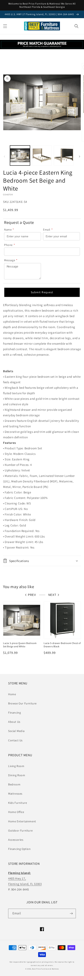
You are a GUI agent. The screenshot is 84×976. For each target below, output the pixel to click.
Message (11, 260)
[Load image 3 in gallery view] (64, 155)
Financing (14, 712)
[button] (5, 26)
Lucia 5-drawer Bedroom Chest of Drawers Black (62, 645)
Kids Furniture (17, 803)
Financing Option (19, 849)
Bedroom (14, 784)
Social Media (16, 731)
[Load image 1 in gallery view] (20, 155)
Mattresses (15, 793)
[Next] (79, 156)
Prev (32, 594)
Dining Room (16, 775)
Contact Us (15, 740)
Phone (9, 245)
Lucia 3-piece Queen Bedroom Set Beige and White (19, 645)
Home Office (16, 812)
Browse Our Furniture (22, 703)
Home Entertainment (22, 821)
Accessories (15, 840)
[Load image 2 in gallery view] (42, 155)
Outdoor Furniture (20, 830)
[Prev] (4, 156)
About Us (14, 722)
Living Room (16, 766)
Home (12, 694)
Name (9, 229)
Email (48, 229)
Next (52, 594)
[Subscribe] (71, 913)
